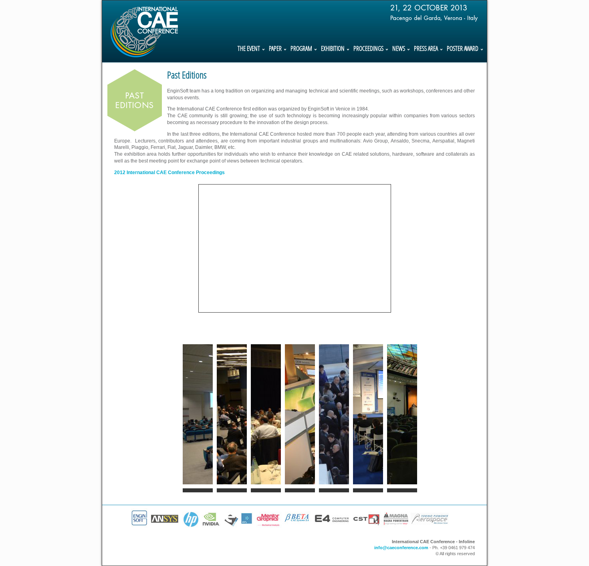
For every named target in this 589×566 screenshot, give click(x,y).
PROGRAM (301, 49)
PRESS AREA (426, 49)
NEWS (398, 49)
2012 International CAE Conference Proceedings (169, 172)
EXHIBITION (333, 49)
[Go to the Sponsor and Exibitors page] (290, 532)
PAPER (275, 49)
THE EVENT (249, 49)
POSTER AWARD (462, 49)
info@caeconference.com (401, 547)
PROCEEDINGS (368, 49)
